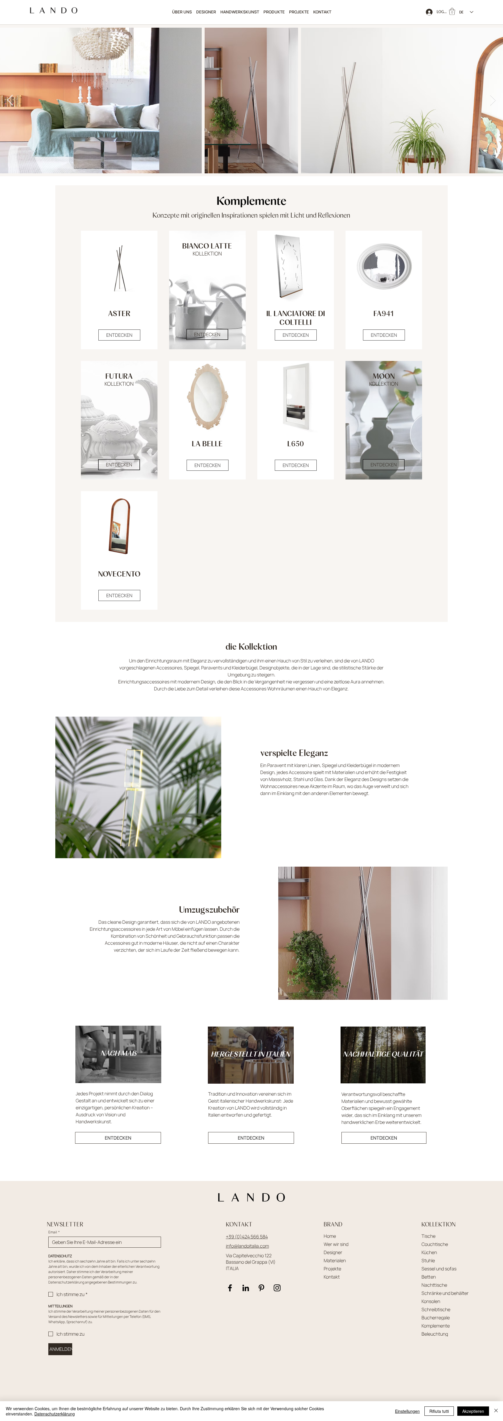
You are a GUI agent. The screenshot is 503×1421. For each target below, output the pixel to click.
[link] (452, 11)
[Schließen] (496, 1411)
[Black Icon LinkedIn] (245, 1288)
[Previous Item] (10, 100)
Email (54, 1232)
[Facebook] (230, 1288)
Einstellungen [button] (407, 1411)
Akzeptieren (473, 1411)
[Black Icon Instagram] (277, 1288)
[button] (274, 12)
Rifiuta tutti (439, 1411)
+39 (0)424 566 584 (247, 1236)
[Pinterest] (261, 1288)
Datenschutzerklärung (54, 1414)
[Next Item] (493, 100)
